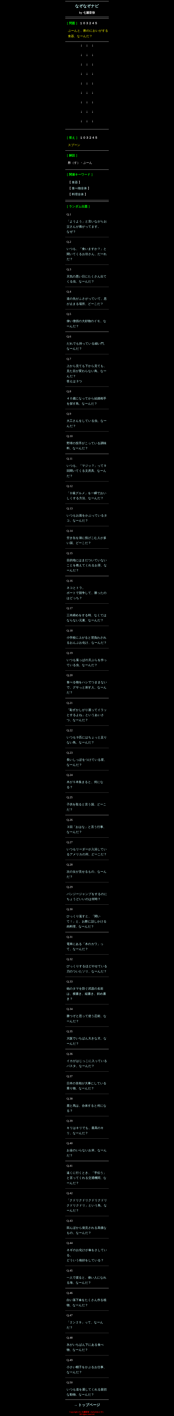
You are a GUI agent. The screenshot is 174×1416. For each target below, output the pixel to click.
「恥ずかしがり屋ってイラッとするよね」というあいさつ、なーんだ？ (87, 715)
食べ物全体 (79, 188)
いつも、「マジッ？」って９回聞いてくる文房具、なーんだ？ (87, 471)
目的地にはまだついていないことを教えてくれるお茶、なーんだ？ (87, 565)
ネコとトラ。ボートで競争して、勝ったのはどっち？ (87, 593)
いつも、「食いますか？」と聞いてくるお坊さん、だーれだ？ (87, 254)
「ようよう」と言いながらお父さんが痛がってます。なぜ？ (87, 226)
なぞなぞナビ (87, 6)
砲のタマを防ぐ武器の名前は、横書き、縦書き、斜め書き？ (86, 993)
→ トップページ (87, 1405)
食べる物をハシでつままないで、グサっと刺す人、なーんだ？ (87, 687)
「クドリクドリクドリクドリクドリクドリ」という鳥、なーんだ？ (87, 1205)
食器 (75, 182)
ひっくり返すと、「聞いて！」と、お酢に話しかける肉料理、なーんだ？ (87, 921)
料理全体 (78, 194)
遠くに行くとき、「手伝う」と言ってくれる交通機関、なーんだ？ (86, 1178)
